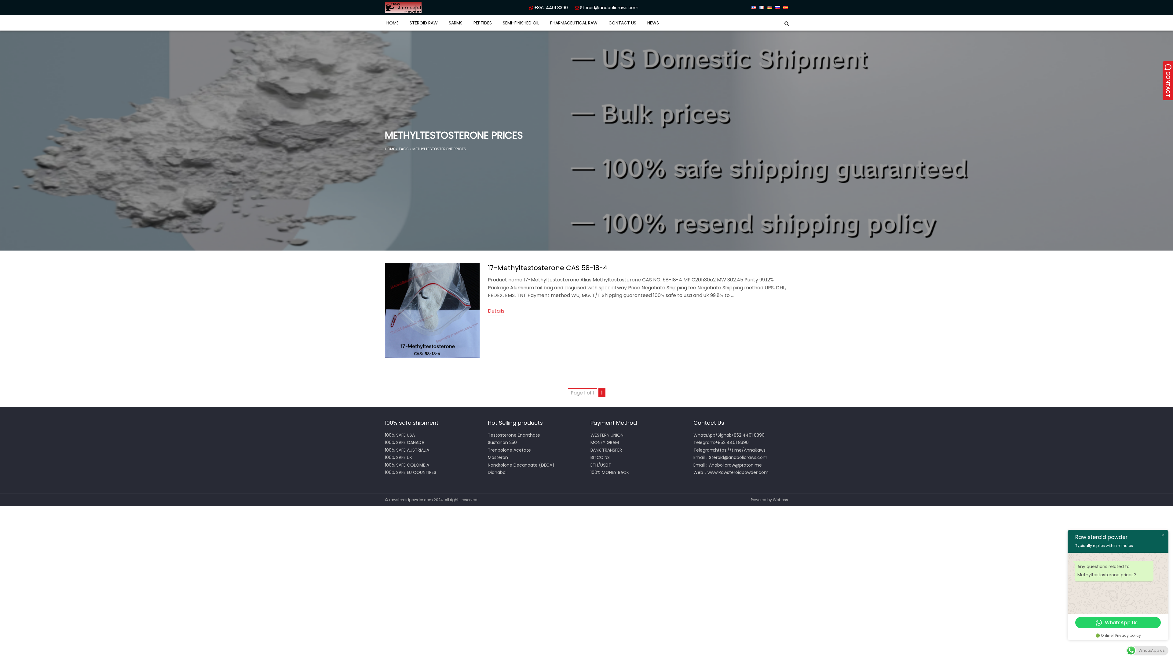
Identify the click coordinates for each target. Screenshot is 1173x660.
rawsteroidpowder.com (411, 499)
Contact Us (622, 23)
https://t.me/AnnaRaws (740, 450)
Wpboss (780, 499)
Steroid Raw (424, 23)
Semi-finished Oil (521, 23)
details (496, 310)
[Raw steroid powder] (424, 7)
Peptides (482, 23)
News (653, 23)
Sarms (455, 23)
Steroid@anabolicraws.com (609, 8)
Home (392, 23)
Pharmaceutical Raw (573, 23)
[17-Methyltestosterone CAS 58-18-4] (432, 356)
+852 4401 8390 (551, 8)
